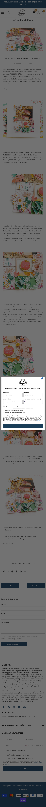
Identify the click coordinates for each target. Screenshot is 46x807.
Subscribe (23, 426)
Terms (8, 422)
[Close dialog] (42, 378)
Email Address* (7, 399)
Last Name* (26, 392)
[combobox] (26, 402)
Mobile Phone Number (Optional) (32, 399)
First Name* (6, 392)
